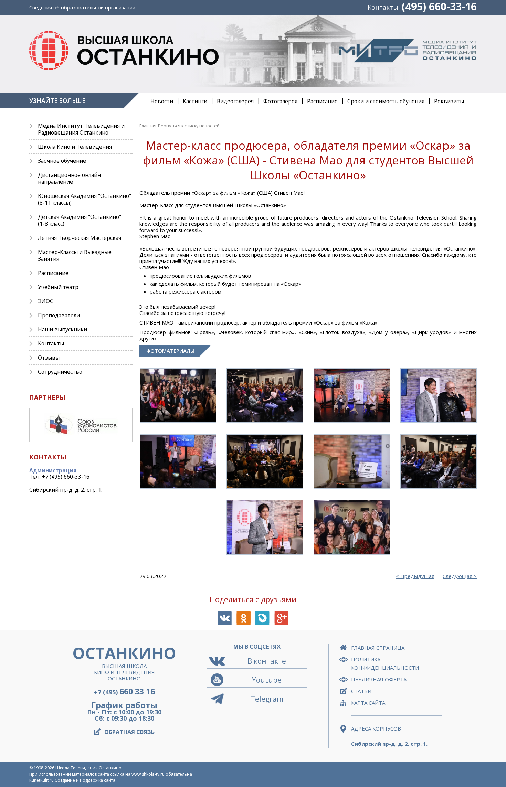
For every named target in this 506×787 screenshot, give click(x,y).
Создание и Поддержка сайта (85, 780)
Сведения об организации (82, 7)
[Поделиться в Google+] (281, 618)
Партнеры (47, 397)
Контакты (383, 7)
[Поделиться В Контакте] (225, 618)
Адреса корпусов (376, 728)
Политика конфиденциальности (385, 663)
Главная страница (377, 647)
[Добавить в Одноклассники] (243, 618)
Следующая (457, 576)
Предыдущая (417, 576)
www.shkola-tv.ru (148, 774)
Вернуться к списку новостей (189, 126)
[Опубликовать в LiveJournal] (262, 618)
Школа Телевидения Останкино (88, 768)
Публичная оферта (379, 679)
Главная (147, 126)
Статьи (361, 691)
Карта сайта (368, 702)
